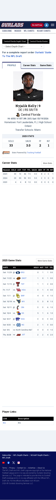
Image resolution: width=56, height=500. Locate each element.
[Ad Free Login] (46, 25)
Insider (17, 31)
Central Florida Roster (39, 41)
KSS (23, 319)
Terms (4, 468)
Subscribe (7, 31)
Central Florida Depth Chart (15, 41)
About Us (41, 468)
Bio (4, 423)
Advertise (31, 468)
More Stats (47, 163)
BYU (22, 272)
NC (23, 325)
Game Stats (46, 65)
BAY (22, 296)
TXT (22, 284)
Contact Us (21, 468)
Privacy (12, 468)
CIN (22, 307)
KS (23, 313)
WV (23, 301)
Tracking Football (34, 153)
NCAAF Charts (43, 31)
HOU (24, 290)
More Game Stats (45, 261)
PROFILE (11, 65)
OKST (24, 278)
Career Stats (29, 65)
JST (23, 335)
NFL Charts (29, 31)
